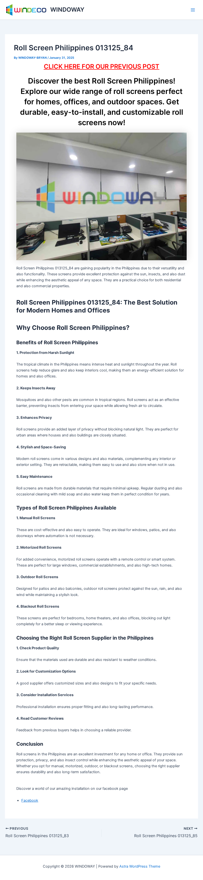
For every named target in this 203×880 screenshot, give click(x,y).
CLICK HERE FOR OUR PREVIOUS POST (101, 66)
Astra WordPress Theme (139, 866)
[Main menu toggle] (193, 10)
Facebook (29, 800)
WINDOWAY (67, 9)
